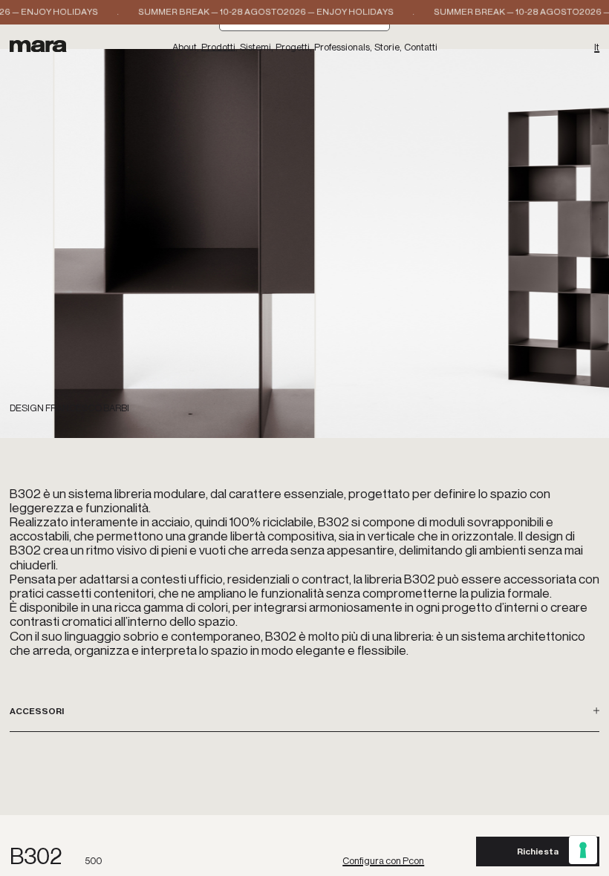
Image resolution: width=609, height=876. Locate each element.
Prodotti (218, 48)
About (184, 48)
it (596, 48)
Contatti (420, 48)
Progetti (293, 48)
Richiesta (537, 851)
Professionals (342, 48)
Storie (387, 48)
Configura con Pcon (383, 861)
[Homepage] (38, 46)
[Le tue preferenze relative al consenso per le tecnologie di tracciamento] (583, 850)
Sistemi (255, 48)
